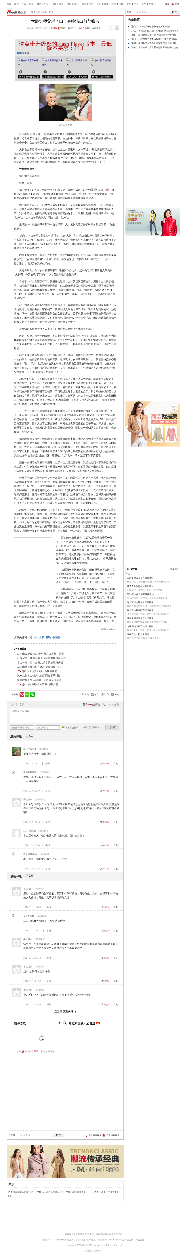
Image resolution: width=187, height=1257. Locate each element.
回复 (115, 763)
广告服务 (69, 1239)
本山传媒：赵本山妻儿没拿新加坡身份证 (40, 662)
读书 (76, 4)
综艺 (44, 12)
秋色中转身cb (29, 749)
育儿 (99, 4)
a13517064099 (29, 831)
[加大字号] (117, 27)
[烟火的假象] (13, 916)
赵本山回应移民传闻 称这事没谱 (39, 684)
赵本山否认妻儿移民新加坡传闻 (39, 671)
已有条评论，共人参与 (101, 704)
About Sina (59, 1239)
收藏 (121, 4)
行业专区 (174, 569)
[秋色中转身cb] (16, 755)
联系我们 (80, 1239)
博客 (69, 4)
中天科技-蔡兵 (30, 854)
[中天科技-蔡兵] (13, 854)
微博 (61, 4)
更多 (151, 4)
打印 (106, 694)
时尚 (91, 4)
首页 (9, 4)
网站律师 (102, 1239)
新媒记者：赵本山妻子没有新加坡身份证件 (41, 658)
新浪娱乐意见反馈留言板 (77, 1234)
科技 (46, 4)
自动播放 (24, 53)
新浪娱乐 (35, 12)
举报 (47, 763)
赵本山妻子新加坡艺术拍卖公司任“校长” (40, 667)
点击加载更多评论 (65, 1011)
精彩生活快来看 (78, 1192)
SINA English (115, 1239)
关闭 (117, 694)
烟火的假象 (28, 916)
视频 (54, 4)
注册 (167, 4)
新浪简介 (47, 1239)
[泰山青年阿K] (13, 772)
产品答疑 (140, 1239)
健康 (106, 4)
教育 (84, 4)
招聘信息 (91, 1239)
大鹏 (41, 637)
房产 (144, 4)
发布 (112, 727)
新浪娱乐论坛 (112, 1135)
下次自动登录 (71, 727)
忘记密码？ (94, 727)
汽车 (136, 4)
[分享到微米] (22, 694)
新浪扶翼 (132, 569)
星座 (114, 4)
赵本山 (34, 637)
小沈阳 (56, 637)
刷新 (29, 737)
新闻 (16, 4)
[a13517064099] (16, 837)
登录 (36, 1051)
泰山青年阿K (29, 772)
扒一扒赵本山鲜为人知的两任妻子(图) (38, 675)
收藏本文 (96, 28)
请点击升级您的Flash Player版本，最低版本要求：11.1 (65, 46)
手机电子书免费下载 (109, 1192)
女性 (129, 4)
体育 (24, 4)
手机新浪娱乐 (95, 1135)
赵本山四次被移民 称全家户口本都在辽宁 (40, 653)
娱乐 (31, 4)
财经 (39, 4)
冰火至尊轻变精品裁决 (53, 1192)
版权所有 (98, 1250)
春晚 (48, 637)
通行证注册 (127, 1239)
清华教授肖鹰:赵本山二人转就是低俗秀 (39, 680)
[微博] (107, 189)
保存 (96, 694)
